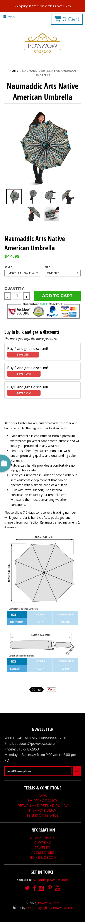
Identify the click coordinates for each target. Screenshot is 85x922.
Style (8, 267)
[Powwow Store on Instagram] (42, 888)
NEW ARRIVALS (42, 838)
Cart (71, 19)
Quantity (14, 289)
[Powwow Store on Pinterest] (50, 888)
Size (47, 267)
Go (76, 770)
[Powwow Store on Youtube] (58, 888)
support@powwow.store (50, 880)
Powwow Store (49, 903)
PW (28, 908)
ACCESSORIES (42, 853)
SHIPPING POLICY (42, 801)
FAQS (42, 796)
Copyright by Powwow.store (54, 908)
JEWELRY (42, 848)
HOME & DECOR (42, 858)
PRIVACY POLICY (42, 810)
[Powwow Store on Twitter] (27, 888)
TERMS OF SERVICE (42, 816)
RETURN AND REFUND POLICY (42, 806)
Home (13, 71)
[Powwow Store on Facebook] (34, 888)
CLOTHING (42, 843)
